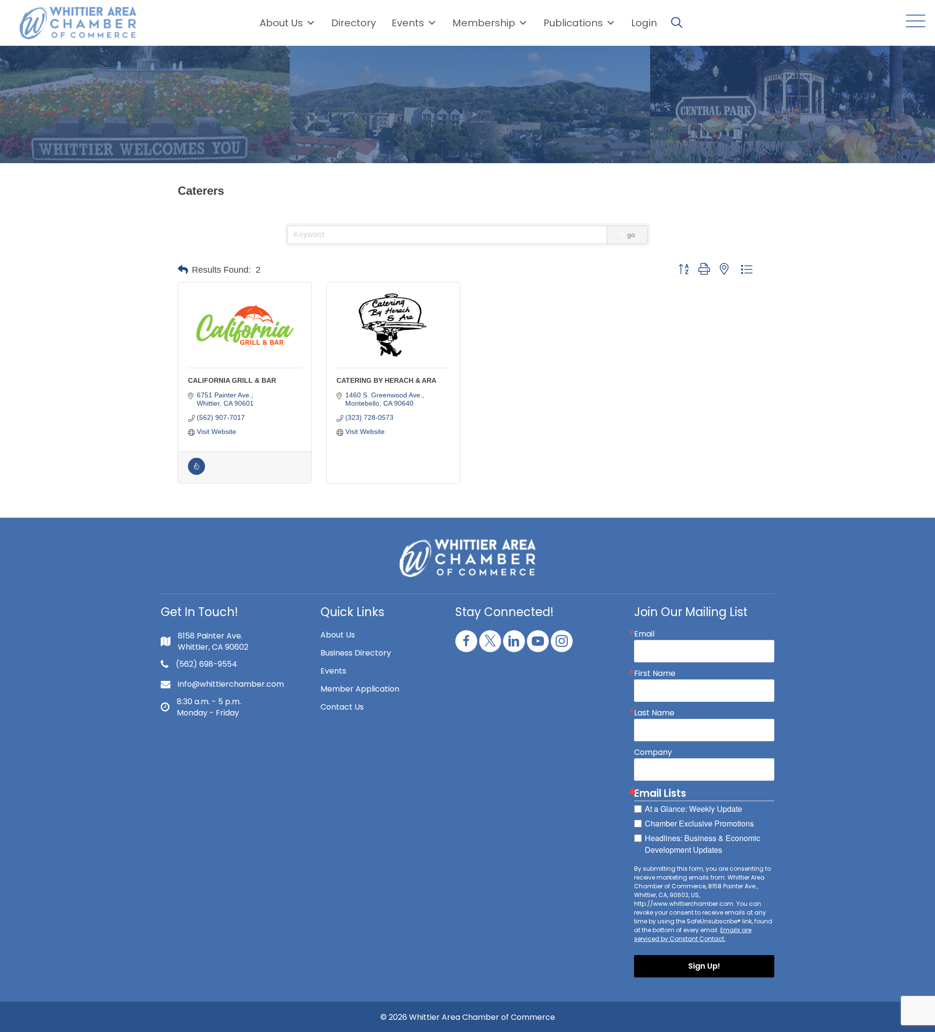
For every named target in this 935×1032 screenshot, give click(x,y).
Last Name (654, 713)
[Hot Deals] (196, 472)
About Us (281, 23)
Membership (483, 23)
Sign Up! (704, 966)
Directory (353, 23)
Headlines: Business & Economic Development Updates (702, 843)
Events (333, 670)
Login (644, 23)
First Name (654, 673)
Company (653, 752)
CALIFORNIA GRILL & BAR (232, 380)
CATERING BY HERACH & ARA (386, 380)
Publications (573, 23)
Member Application (359, 688)
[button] (913, 22)
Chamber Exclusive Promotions (699, 823)
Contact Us (342, 707)
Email (644, 634)
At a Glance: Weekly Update (693, 808)
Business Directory (355, 652)
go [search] (631, 235)
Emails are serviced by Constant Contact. (692, 934)
